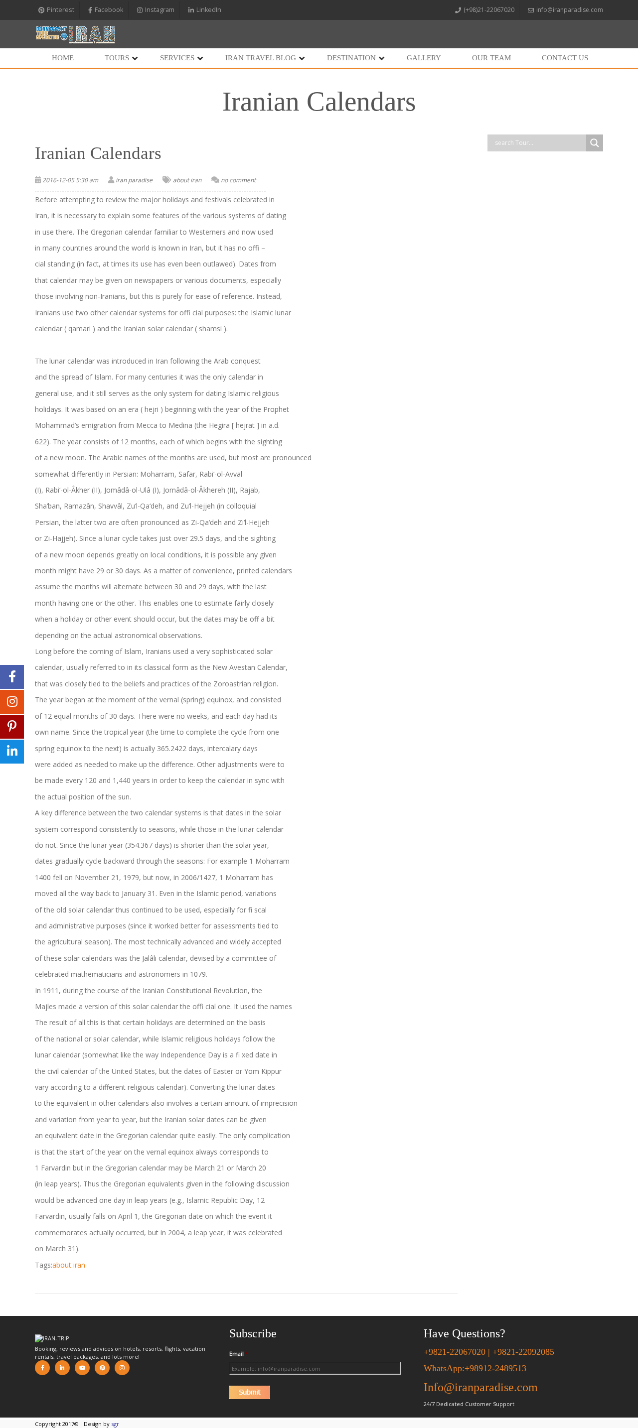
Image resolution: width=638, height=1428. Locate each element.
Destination (351, 58)
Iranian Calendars (98, 153)
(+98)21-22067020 (489, 9)
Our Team (491, 58)
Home (63, 58)
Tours (117, 58)
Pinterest (60, 9)
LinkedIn (208, 9)
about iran (187, 180)
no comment (238, 180)
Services (177, 58)
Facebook (109, 9)
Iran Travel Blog (260, 58)
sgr (115, 1424)
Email (238, 1353)
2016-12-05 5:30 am (70, 180)
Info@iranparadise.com (481, 1387)
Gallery (424, 58)
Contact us (565, 58)
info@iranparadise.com (569, 9)
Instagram (159, 9)
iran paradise (134, 180)
